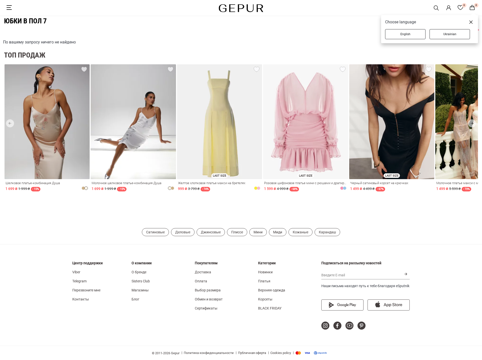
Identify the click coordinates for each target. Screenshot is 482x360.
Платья (264, 281)
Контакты (80, 299)
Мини (258, 232)
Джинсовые (211, 232)
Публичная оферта (252, 353)
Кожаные (300, 232)
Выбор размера (208, 290)
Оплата (201, 281)
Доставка (203, 272)
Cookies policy (280, 353)
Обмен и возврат (209, 299)
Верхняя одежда (271, 290)
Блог (135, 299)
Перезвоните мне (86, 290)
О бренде (139, 272)
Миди (277, 232)
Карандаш (327, 232)
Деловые (182, 232)
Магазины (140, 290)
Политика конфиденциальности (209, 353)
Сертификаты (206, 308)
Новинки (265, 272)
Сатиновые (155, 232)
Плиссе (237, 232)
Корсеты (265, 299)
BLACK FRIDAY (269, 308)
